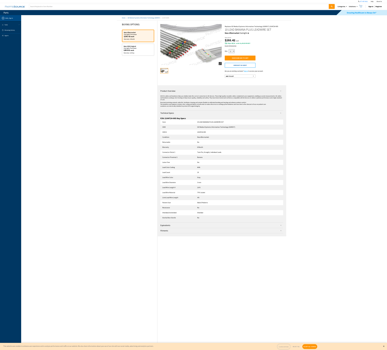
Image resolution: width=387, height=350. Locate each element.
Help (372, 1)
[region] (193, 346)
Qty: (226, 51)
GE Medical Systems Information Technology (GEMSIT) (144, 18)
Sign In (370, 6)
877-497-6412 (364, 1)
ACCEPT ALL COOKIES (309, 346)
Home (123, 18)
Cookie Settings (284, 346)
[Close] (384, 346)
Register (379, 6)
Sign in (246, 71)
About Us (379, 1)
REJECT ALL (296, 346)
